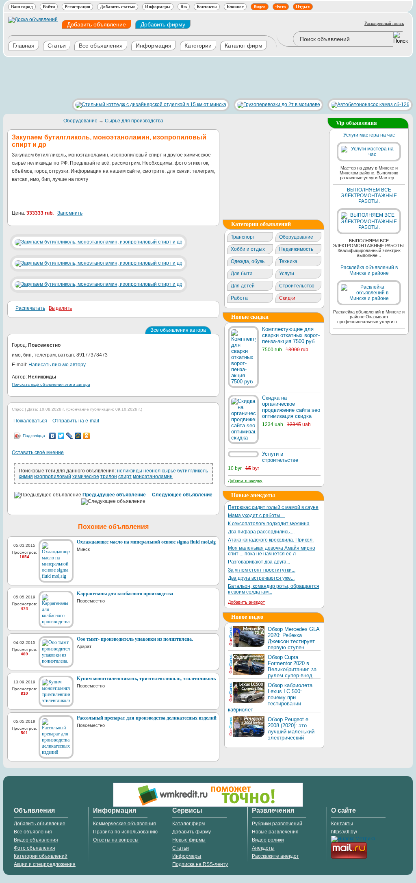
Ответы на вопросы (116, 840)
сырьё (169, 471)
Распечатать (30, 308)
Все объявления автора (178, 330)
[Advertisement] (151, 77)
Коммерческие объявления (124, 823)
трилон (108, 476)
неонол (151, 471)
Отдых (303, 6)
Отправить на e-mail (75, 421)
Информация (153, 45)
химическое (85, 476)
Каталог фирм (243, 45)
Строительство (296, 286)
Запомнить (69, 213)
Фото (280, 6)
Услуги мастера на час (369, 135)
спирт (125, 476)
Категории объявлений (40, 856)
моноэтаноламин (153, 476)
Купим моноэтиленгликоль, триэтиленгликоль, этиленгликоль (146, 678)
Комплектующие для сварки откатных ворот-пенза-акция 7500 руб (291, 335)
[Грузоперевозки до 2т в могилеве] (276, 104)
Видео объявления (36, 840)
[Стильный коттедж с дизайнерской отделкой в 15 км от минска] (149, 104)
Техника (288, 261)
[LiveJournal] (69, 436)
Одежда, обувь (247, 261)
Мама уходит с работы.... (256, 515)
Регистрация (77, 6)
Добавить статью (117, 6)
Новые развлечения (275, 832)
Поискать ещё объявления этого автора (51, 384)
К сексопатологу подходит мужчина (269, 523)
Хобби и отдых (248, 249)
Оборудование (80, 121)
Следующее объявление (182, 495)
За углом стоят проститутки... (261, 570)
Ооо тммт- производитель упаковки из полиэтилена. (135, 639)
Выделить (60, 308)
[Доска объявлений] (33, 19)
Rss (183, 6)
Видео (260, 6)
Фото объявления (34, 848)
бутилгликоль (192, 471)
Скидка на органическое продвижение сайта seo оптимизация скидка (291, 407)
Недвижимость (296, 249)
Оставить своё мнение (38, 452)
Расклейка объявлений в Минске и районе (369, 270)
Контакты (207, 6)
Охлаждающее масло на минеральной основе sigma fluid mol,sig (146, 542)
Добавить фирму (163, 24)
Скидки (287, 298)
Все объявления (101, 45)
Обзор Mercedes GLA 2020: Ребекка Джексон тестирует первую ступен (293, 638)
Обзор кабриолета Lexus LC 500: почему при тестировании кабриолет (270, 697)
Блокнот (235, 6)
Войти (49, 6)
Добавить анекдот (246, 602)
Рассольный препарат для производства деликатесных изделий (147, 718)
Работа (239, 298)
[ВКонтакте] (52, 436)
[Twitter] (61, 436)
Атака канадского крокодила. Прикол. (271, 540)
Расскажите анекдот (275, 856)
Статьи (57, 45)
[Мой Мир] (78, 436)
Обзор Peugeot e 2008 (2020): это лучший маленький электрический (291, 728)
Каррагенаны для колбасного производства (125, 593)
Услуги (286, 273)
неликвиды (129, 471)
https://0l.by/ (344, 832)
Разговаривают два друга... (259, 562)
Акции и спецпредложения (45, 864)
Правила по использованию (125, 832)
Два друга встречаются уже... (261, 578)
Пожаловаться (30, 421)
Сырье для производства (134, 121)
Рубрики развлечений (277, 823)
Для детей (243, 286)
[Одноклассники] (86, 436)
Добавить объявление (96, 24)
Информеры (158, 6)
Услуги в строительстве (280, 457)
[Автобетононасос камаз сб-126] (368, 104)
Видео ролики (268, 840)
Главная (24, 45)
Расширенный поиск (384, 23)
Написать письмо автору (57, 365)
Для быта (242, 273)
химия (26, 476)
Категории (198, 45)
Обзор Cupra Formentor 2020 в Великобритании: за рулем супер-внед (292, 666)
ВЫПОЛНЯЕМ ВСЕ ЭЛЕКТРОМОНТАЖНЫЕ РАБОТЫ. (369, 195)
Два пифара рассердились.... (261, 532)
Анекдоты (263, 848)
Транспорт (243, 237)
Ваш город (22, 6)
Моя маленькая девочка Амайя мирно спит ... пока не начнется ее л (271, 551)
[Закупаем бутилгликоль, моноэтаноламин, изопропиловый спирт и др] (98, 242)
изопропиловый (52, 476)
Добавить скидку (245, 480)
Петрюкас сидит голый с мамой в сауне (273, 507)
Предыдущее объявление (114, 495)
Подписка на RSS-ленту (200, 864)
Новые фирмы (189, 840)
